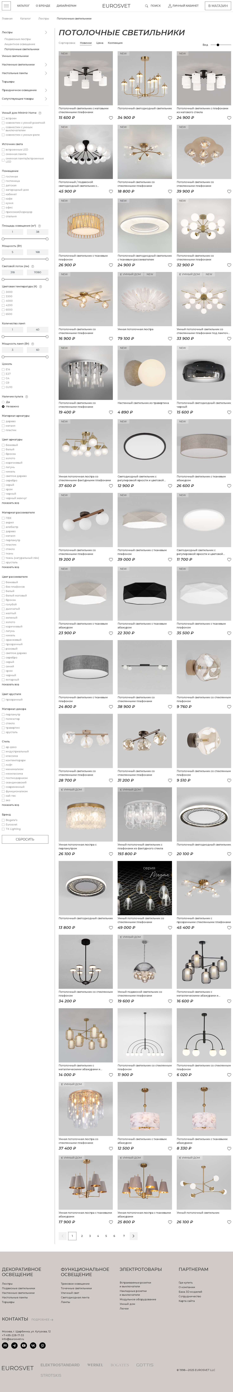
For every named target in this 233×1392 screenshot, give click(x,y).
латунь (10, 467)
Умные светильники (15, 56)
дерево (11, 421)
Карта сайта (187, 1300)
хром (9, 489)
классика (12, 755)
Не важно (12, 406)
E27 (8, 373)
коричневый (14, 462)
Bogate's (11, 820)
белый (10, 449)
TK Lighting (13, 828)
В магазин (218, 6)
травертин (13, 727)
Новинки (86, 42)
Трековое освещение (75, 1283)
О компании (187, 1287)
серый (10, 484)
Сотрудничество (190, 1296)
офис (9, 207)
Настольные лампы (15, 73)
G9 (7, 382)
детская (11, 185)
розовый (12, 648)
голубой (11, 604)
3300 (9, 296)
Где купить (186, 1282)
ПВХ (8, 518)
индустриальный (17, 751)
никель (10, 471)
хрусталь (12, 562)
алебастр (12, 526)
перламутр (13, 540)
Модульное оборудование (138, 1299)
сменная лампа (16, 154)
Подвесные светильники (18, 1288)
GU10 (9, 387)
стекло (10, 549)
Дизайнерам (66, 5)
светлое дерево (16, 476)
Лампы (65, 1302)
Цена (100, 42)
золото (10, 458)
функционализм (17, 791)
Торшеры (8, 81)
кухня (9, 203)
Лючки (124, 1308)
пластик (11, 430)
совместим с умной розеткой (25, 122)
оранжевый (14, 639)
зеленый (11, 617)
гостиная (12, 176)
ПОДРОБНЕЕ (40, 1319)
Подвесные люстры (17, 39)
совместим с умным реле (23, 134)
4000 (9, 300)
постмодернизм (17, 778)
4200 (9, 305)
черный (11, 493)
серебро (11, 480)
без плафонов (15, 586)
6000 (9, 309)
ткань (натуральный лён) (22, 557)
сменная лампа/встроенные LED (25, 160)
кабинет (11, 194)
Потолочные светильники (21, 49)
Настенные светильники (18, 64)
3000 (9, 291)
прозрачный (14, 644)
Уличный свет (70, 1292)
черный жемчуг (16, 498)
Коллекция (115, 42)
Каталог (23, 5)
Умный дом (127, 1304)
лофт (9, 764)
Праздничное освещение (19, 90)
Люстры (7, 32)
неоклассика (14, 773)
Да (8, 402)
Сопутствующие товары (18, 98)
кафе (9, 198)
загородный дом (17, 189)
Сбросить (25, 839)
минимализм (14, 769)
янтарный (12, 679)
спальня (11, 216)
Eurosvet (11, 824)
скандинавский (16, 782)
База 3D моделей (190, 1291)
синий (10, 666)
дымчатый (13, 608)
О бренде (43, 5)
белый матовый (16, 595)
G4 (7, 378)
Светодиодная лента (75, 1297)
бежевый (12, 445)
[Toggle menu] (6, 5)
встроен (11, 118)
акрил (10, 522)
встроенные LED (17, 149)
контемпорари (16, 760)
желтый (11, 613)
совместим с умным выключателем (19, 129)
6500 (9, 314)
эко (8, 800)
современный (15, 786)
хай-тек (11, 795)
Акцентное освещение (19, 44)
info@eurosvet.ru (13, 1339)
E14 (8, 369)
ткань (9, 553)
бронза (11, 453)
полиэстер (13, 718)
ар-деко (11, 747)
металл (10, 425)
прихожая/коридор (19, 211)
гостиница (13, 180)
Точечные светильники (76, 1288)
